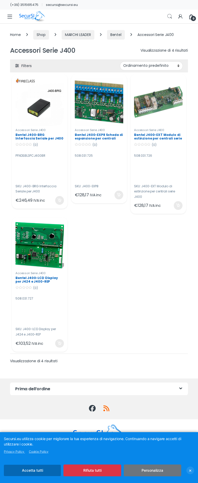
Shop (41, 34)
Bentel (115, 34)
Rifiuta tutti (92, 470)
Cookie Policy (38, 451)
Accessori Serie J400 (30, 130)
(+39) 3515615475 (24, 4)
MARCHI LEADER (78, 34)
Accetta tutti (32, 470)
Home (15, 34)
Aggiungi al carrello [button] (56, 200)
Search (169, 16)
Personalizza (152, 470)
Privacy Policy (14, 451)
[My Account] (180, 17)
